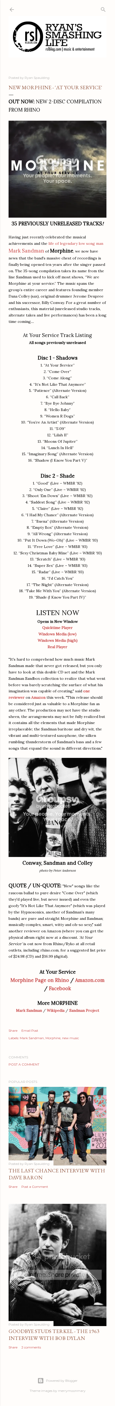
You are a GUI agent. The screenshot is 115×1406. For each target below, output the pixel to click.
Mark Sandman (29, 1010)
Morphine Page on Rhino (39, 980)
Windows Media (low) (57, 634)
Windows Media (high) (58, 640)
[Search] (103, 8)
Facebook (60, 988)
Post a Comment (24, 1064)
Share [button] (13, 1031)
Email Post (29, 1031)
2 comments (31, 1347)
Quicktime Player (57, 627)
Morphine (52, 1038)
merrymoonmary (72, 1391)
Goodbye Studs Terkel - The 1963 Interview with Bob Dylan (54, 1335)
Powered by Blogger (62, 1381)
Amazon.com (90, 980)
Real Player (57, 646)
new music (70, 1038)
